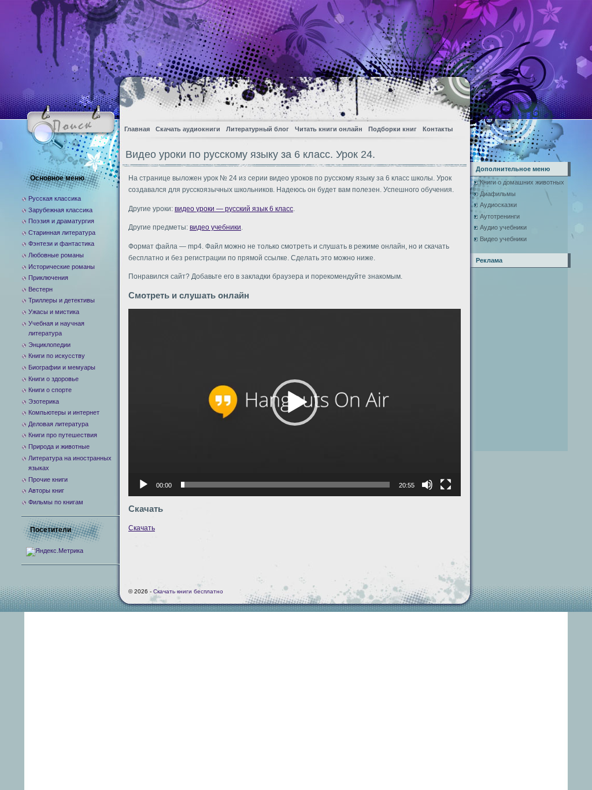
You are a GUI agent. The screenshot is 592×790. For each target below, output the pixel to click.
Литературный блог (257, 128)
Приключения (48, 277)
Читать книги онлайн (328, 128)
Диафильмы (498, 193)
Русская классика (54, 198)
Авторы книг (46, 490)
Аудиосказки (498, 204)
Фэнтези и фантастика (61, 243)
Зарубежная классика (60, 209)
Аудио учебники (503, 227)
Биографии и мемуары (61, 367)
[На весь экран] (446, 484)
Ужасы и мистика (53, 311)
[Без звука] (427, 484)
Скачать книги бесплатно (188, 591)
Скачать (141, 528)
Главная (137, 128)
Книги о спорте (50, 389)
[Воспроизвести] (143, 484)
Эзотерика (43, 401)
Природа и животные (59, 446)
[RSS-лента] (451, 96)
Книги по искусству (56, 355)
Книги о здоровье (53, 378)
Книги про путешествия (62, 434)
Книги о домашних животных (522, 182)
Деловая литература (58, 423)
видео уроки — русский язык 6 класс (234, 209)
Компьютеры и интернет (63, 412)
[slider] (285, 485)
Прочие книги (48, 479)
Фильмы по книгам (55, 502)
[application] (294, 402)
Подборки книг (392, 128)
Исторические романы (61, 266)
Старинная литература (61, 232)
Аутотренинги (500, 216)
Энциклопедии (49, 344)
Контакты (438, 128)
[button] (295, 402)
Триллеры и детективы (61, 300)
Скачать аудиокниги (188, 128)
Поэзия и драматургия (61, 220)
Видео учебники (503, 238)
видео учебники (215, 227)
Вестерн (40, 289)
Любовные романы (56, 255)
